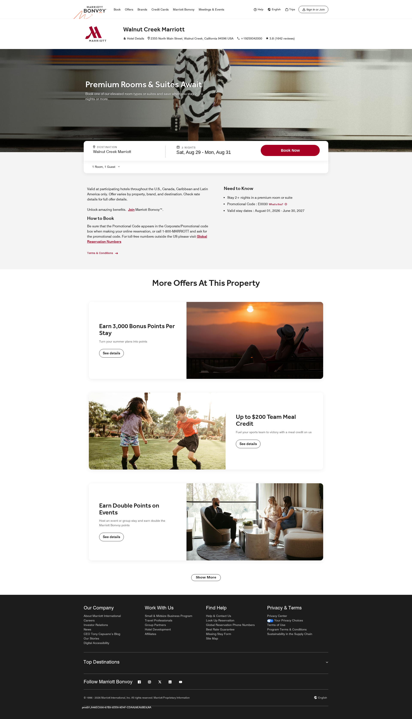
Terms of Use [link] (276, 625)
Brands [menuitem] (142, 9)
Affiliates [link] (150, 634)
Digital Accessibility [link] (96, 643)
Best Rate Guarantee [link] (220, 629)
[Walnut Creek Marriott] (96, 34)
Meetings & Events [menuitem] (211, 9)
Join (131, 210)
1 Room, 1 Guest (103, 166)
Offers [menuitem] (129, 9)
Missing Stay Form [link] (218, 634)
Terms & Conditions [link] (100, 253)
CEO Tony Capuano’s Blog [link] (102, 634)
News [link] (87, 629)
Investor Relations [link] (96, 625)
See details (111, 353)
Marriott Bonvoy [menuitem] (183, 9)
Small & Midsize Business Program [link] (168, 616)
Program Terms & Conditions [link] (287, 629)
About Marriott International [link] (102, 616)
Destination (125, 147)
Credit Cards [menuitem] (160, 9)
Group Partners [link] (155, 625)
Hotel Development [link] (158, 629)
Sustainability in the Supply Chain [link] (289, 634)
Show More (206, 577)
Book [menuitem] (117, 9)
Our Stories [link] (91, 638)
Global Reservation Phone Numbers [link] (230, 625)
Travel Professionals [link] (158, 620)
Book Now (290, 150)
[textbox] (128, 153)
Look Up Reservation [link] (220, 620)
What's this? (276, 204)
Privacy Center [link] (277, 616)
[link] (258, 9)
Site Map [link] (212, 638)
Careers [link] (89, 620)
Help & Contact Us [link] (218, 616)
